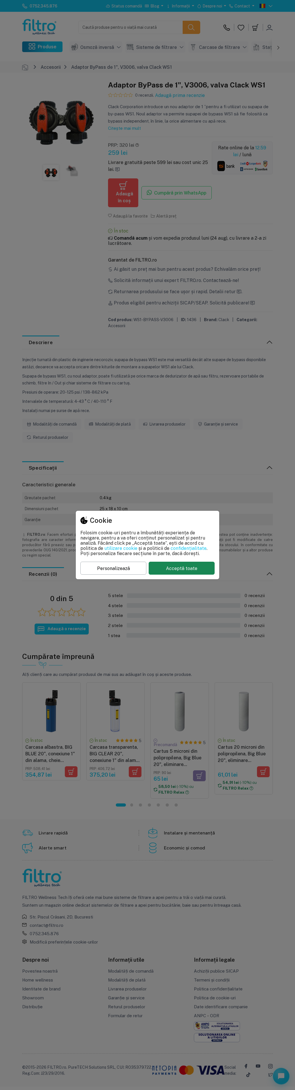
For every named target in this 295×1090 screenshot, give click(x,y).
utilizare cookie (120, 548)
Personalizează (113, 568)
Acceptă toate (181, 568)
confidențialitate (189, 548)
